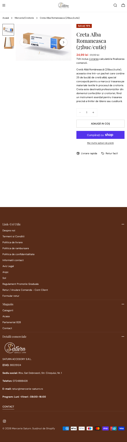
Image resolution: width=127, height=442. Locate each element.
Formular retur (10, 296)
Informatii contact (13, 260)
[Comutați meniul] (3, 5)
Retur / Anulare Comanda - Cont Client (25, 290)
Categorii (7, 310)
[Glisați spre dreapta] (63, 42)
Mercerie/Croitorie (24, 18)
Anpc (5, 272)
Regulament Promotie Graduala (20, 284)
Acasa (6, 316)
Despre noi (8, 230)
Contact (7, 328)
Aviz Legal (8, 266)
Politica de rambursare (15, 248)
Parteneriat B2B (11, 322)
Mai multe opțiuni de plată (100, 143)
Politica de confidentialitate (18, 254)
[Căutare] (115, 5)
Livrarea (94, 59)
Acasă (5, 18)
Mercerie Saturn (21, 428)
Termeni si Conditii (13, 236)
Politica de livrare (12, 242)
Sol (4, 278)
